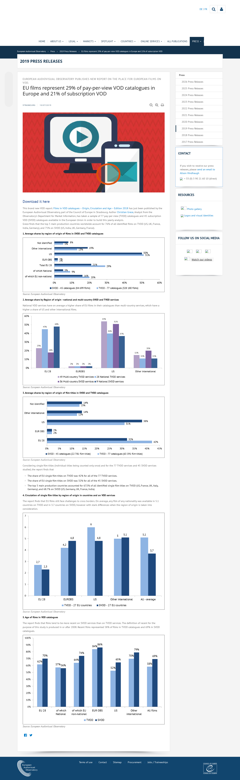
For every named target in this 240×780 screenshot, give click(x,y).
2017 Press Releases (192, 141)
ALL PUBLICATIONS (177, 41)
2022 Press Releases (192, 108)
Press (182, 75)
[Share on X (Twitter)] (8, 82)
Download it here (36, 201)
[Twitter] (31, 735)
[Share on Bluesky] (8, 76)
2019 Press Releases (192, 128)
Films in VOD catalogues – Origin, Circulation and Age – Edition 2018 (90, 208)
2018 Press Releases (192, 135)
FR (206, 9)
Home (42, 41)
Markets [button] (88, 41)
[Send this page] (8, 102)
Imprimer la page (163, 105)
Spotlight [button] (107, 41)
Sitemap (117, 762)
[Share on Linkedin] (8, 96)
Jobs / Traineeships (158, 762)
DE (201, 9)
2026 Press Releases (192, 81)
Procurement (134, 762)
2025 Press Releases (192, 88)
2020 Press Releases (192, 121)
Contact (103, 762)
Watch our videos (202, 259)
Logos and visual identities (198, 215)
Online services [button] (150, 41)
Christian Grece (125, 212)
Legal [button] (72, 41)
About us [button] (55, 41)
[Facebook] (25, 735)
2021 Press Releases (192, 115)
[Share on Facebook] (8, 89)
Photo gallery (194, 209)
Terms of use (85, 762)
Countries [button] (127, 41)
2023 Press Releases (192, 101)
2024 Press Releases (192, 95)
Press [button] (195, 41)
